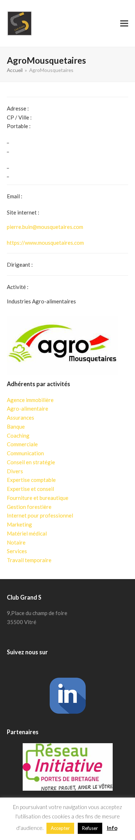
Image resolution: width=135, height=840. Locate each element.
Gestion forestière (29, 506)
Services (17, 551)
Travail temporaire (29, 560)
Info (112, 828)
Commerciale (22, 444)
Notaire (16, 542)
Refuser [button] (90, 828)
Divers (15, 471)
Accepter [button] (60, 828)
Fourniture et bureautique (37, 497)
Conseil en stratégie (31, 462)
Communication (25, 453)
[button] (124, 23)
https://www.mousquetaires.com (45, 242)
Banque (16, 426)
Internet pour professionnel (40, 515)
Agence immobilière (30, 400)
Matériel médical (27, 533)
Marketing (19, 524)
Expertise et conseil (30, 489)
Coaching (18, 435)
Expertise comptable (31, 480)
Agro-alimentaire (27, 408)
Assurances (20, 417)
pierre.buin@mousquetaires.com (45, 226)
